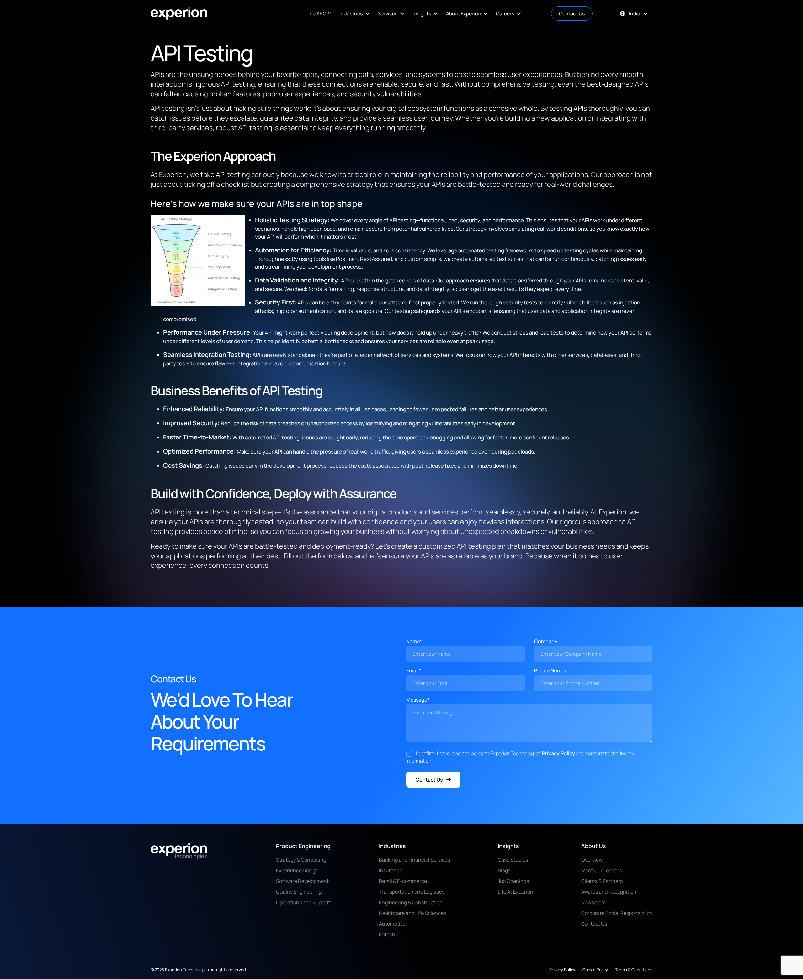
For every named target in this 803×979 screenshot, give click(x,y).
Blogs (504, 870)
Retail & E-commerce (403, 881)
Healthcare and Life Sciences (412, 913)
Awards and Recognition (608, 891)
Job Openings (513, 881)
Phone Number (551, 670)
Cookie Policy (595, 969)
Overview (592, 859)
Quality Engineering (299, 891)
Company (545, 641)
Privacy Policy (558, 753)
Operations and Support (303, 902)
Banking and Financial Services (414, 859)
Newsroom (593, 902)
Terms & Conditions (633, 969)
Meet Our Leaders (601, 870)
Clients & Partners (602, 881)
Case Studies (513, 859)
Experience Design (297, 870)
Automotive (392, 923)
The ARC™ (318, 13)
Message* (417, 700)
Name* (414, 641)
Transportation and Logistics (411, 891)
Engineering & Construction (411, 902)
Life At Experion (515, 891)
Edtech (387, 934)
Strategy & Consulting (301, 859)
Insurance (390, 870)
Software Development (302, 881)
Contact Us (572, 13)
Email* (413, 670)
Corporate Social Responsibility (616, 913)
